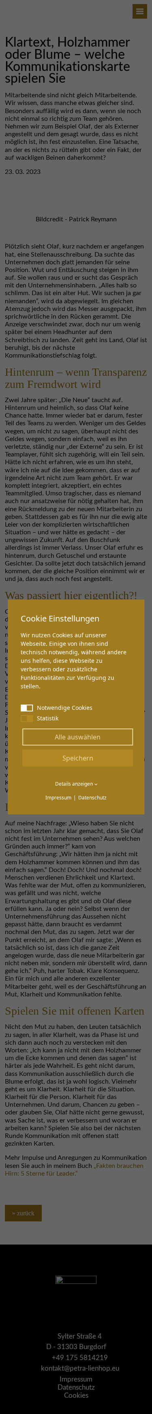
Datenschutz (92, 797)
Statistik (47, 718)
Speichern (77, 758)
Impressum (58, 797)
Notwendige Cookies (64, 707)
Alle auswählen (78, 737)
